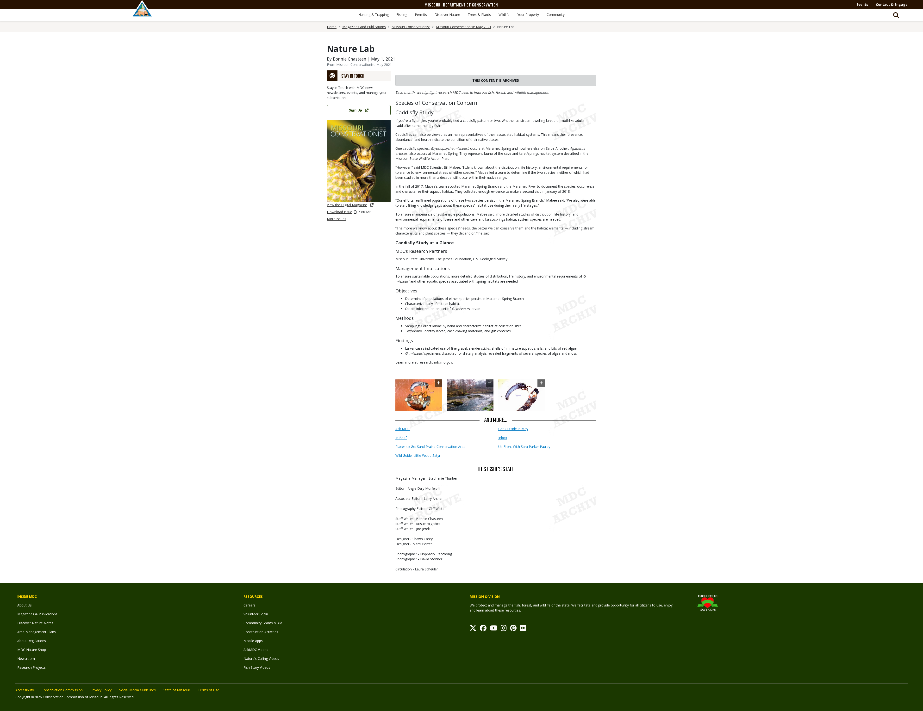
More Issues (336, 218)
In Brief (401, 437)
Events (862, 4)
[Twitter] (473, 629)
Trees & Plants (479, 14)
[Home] (142, 14)
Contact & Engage (892, 4)
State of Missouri (176, 690)
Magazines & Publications (37, 614)
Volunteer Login (255, 614)
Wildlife (504, 14)
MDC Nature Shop (31, 649)
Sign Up (355, 110)
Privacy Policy (101, 690)
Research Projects (31, 667)
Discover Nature (447, 14)
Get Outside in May (513, 429)
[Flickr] (523, 629)
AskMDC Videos (255, 649)
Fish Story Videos (256, 667)
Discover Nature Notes (35, 623)
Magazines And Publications (364, 27)
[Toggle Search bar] (896, 15)
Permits (421, 14)
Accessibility (24, 690)
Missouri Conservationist (411, 27)
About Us (24, 605)
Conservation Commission (62, 690)
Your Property (528, 14)
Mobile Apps (253, 640)
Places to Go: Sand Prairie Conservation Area (430, 446)
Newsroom (26, 658)
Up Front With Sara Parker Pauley (524, 446)
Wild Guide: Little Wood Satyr (417, 455)
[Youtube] (494, 629)
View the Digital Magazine (347, 205)
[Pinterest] (513, 629)
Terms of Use (208, 690)
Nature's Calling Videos (261, 658)
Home (332, 27)
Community (556, 14)
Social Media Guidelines (137, 690)
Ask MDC (402, 429)
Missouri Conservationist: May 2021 (463, 27)
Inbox (502, 437)
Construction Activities (260, 632)
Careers (249, 605)
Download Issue (339, 212)
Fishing (401, 14)
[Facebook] (483, 629)
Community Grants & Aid (262, 623)
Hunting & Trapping (373, 14)
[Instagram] (504, 629)
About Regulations (31, 640)
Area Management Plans (36, 632)
